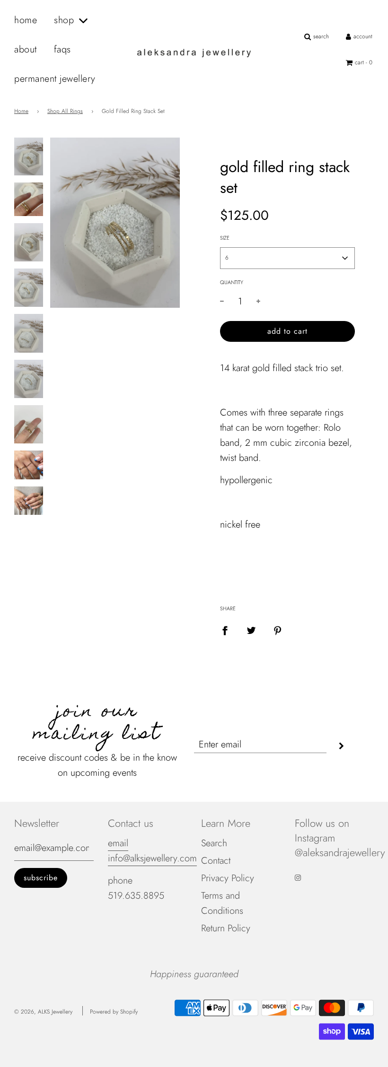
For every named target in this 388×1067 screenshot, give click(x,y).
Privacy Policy (227, 878)
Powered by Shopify (114, 1011)
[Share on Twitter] (251, 629)
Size (224, 238)
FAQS (62, 49)
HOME (25, 20)
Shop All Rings (65, 111)
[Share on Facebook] (225, 629)
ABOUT (25, 49)
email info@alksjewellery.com (152, 850)
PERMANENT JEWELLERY (55, 79)
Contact (215, 860)
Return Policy (225, 928)
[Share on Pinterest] (278, 629)
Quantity (231, 282)
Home (21, 111)
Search (214, 843)
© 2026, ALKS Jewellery (43, 1011)
